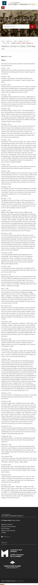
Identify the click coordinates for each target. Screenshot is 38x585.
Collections (9, 41)
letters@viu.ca (6, 536)
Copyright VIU (20, 581)
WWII (15, 41)
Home (2, 41)
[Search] (32, 26)
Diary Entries (6, 43)
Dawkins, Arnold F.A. (24, 41)
